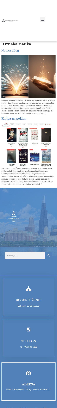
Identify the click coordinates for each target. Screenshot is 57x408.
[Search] (48, 255)
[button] (42, 19)
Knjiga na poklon (13, 119)
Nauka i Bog (10, 51)
